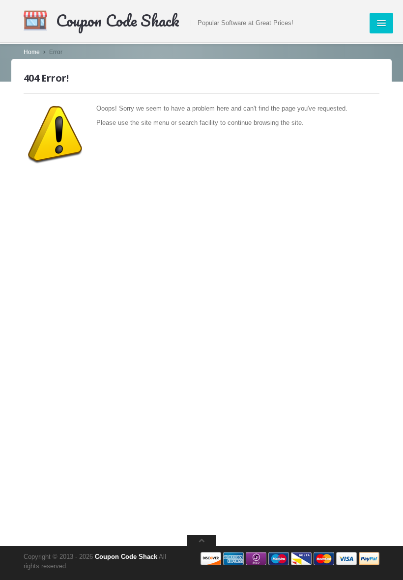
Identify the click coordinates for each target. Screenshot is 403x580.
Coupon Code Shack (126, 556)
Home (32, 52)
